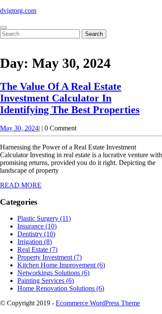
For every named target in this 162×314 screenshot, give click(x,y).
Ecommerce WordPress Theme (98, 303)
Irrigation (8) (34, 241)
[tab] (3, 27)
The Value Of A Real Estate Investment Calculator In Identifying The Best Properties (70, 98)
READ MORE (20, 185)
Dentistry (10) (36, 234)
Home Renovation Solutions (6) (60, 288)
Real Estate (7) (37, 249)
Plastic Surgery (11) (44, 218)
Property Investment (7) (49, 257)
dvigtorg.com (18, 10)
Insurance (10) (37, 226)
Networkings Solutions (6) (53, 272)
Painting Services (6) (45, 280)
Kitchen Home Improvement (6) (61, 265)
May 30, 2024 (19, 128)
